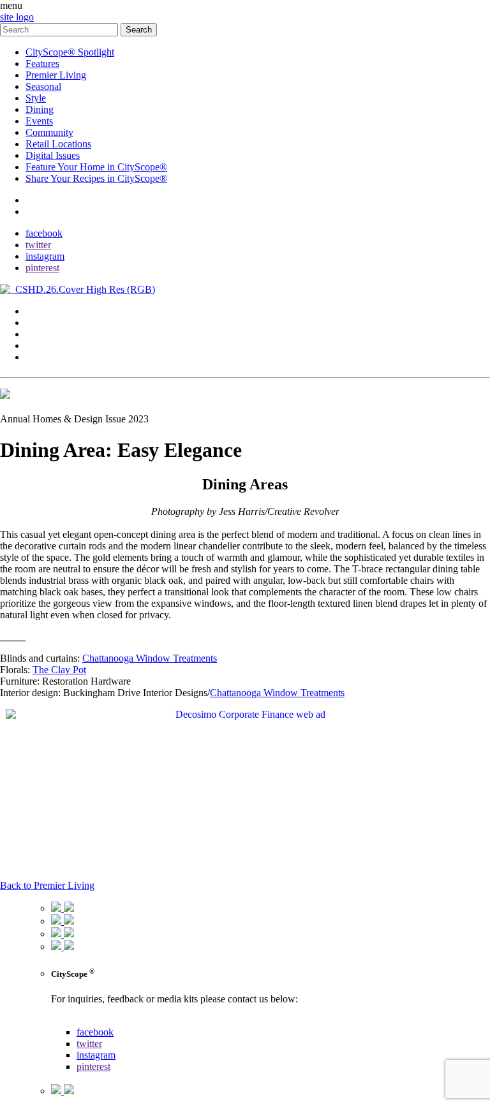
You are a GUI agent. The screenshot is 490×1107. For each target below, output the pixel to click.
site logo (17, 16)
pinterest (42, 267)
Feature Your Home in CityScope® (96, 166)
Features (42, 63)
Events (39, 120)
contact (40, 200)
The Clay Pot (59, 669)
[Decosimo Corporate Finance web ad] (245, 714)
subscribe (44, 211)
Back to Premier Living (47, 885)
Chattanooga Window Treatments (149, 658)
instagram (45, 256)
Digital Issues (53, 155)
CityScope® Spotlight (70, 52)
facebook (44, 233)
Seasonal (43, 86)
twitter (38, 244)
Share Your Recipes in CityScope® (96, 178)
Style (36, 98)
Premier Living (56, 75)
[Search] (60, 29)
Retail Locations (58, 143)
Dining (40, 109)
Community (49, 132)
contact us (71, 1020)
